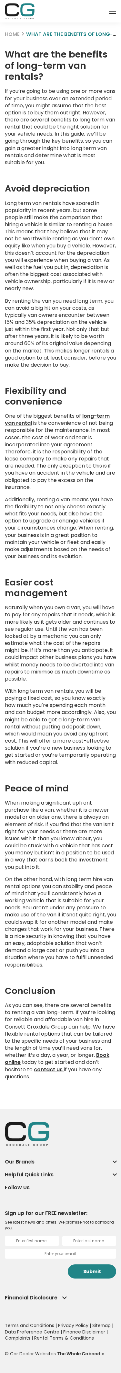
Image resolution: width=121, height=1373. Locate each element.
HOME (12, 34)
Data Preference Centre (33, 1332)
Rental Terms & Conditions (64, 1338)
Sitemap (102, 1325)
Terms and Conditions (30, 1325)
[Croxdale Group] (20, 11)
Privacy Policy (74, 1325)
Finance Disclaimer (84, 1332)
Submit (92, 1271)
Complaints (18, 1338)
